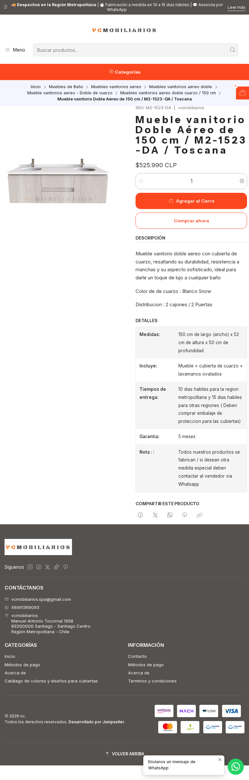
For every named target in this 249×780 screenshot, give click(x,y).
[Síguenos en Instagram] (30, 567)
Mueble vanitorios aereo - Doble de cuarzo (70, 93)
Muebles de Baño (66, 87)
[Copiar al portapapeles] (200, 515)
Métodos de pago (22, 664)
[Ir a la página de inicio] (124, 30)
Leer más (236, 7)
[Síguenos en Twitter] (47, 567)
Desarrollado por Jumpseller (96, 721)
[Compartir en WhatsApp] (170, 515)
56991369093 (25, 607)
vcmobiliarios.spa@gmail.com (41, 599)
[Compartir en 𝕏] (155, 515)
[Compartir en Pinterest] (185, 515)
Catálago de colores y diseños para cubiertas (51, 680)
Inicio (36, 87)
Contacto (137, 656)
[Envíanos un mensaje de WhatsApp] (236, 767)
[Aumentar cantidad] (242, 181)
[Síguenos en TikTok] (56, 567)
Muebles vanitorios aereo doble (180, 87)
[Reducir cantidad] (141, 181)
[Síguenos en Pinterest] (65, 567)
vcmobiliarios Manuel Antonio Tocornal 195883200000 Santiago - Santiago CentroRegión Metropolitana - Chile (50, 623)
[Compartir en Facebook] (141, 515)
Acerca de (15, 672)
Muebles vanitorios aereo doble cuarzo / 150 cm (168, 93)
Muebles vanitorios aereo (116, 87)
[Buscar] (232, 49)
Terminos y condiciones (152, 680)
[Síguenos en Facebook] (39, 567)
